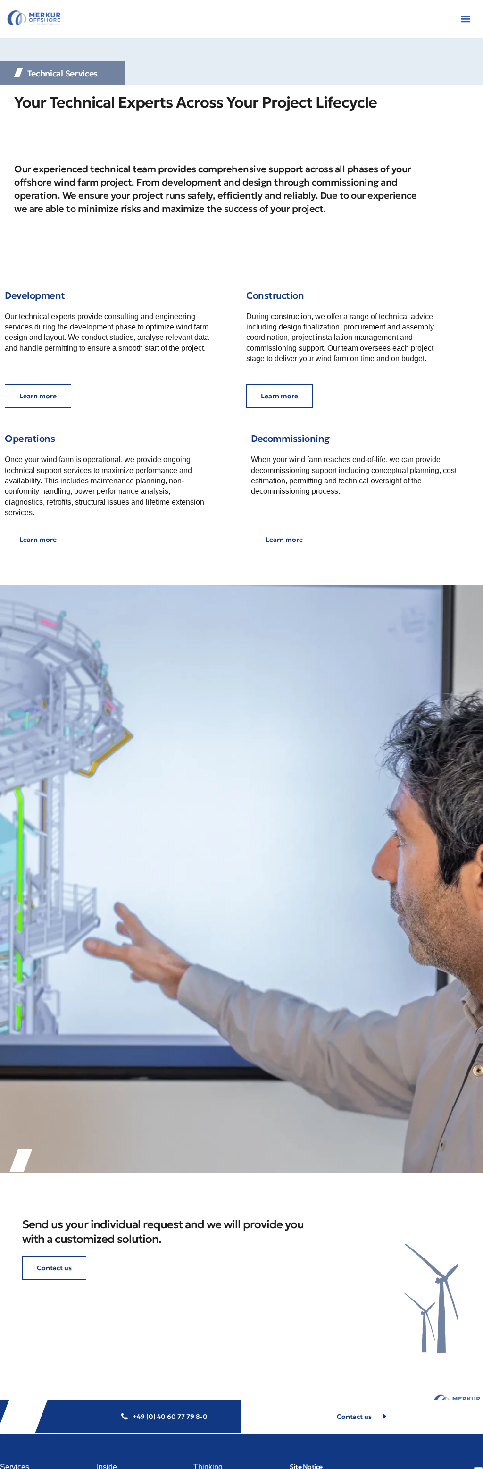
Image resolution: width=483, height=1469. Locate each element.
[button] (466, 18)
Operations (30, 438)
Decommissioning (290, 438)
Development (35, 295)
